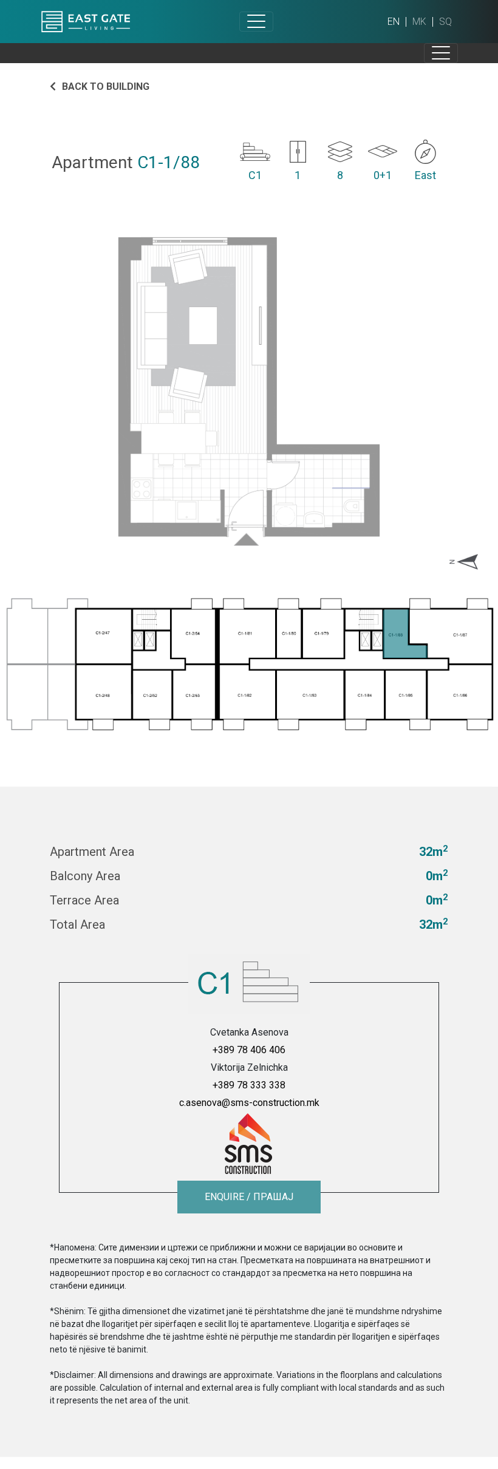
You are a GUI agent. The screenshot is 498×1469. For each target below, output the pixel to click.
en (393, 21)
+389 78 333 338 (249, 1085)
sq (445, 21)
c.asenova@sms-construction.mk (249, 1102)
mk (419, 21)
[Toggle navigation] (256, 22)
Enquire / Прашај (249, 1197)
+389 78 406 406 (249, 1050)
